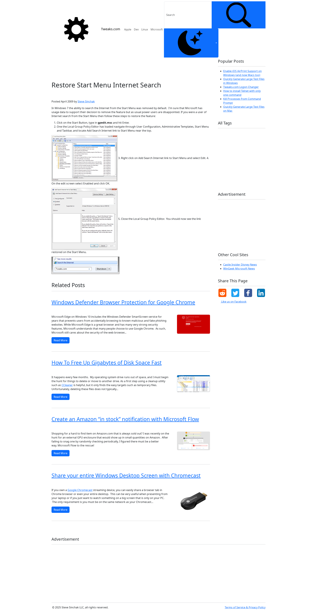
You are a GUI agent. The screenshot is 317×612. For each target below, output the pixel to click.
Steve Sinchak (86, 101)
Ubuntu (223, 165)
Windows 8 (58, 310)
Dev (136, 29)
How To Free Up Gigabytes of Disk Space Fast (107, 362)
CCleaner (67, 385)
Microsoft (157, 29)
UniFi (234, 165)
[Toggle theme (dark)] (191, 43)
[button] (222, 293)
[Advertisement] (130, 67)
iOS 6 (243, 143)
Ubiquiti (253, 159)
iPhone (222, 149)
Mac (243, 149)
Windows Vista (77, 483)
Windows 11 (89, 310)
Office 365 (238, 154)
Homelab (223, 143)
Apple (127, 29)
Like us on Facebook (234, 301)
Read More (60, 340)
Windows (245, 165)
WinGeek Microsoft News (239, 268)
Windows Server (242, 175)
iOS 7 (253, 143)
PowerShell (224, 159)
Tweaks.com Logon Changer (241, 87)
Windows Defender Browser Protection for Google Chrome (123, 302)
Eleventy (234, 138)
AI (229, 133)
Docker (222, 138)
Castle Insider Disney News (240, 264)
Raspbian (239, 159)
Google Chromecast (80, 490)
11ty (221, 133)
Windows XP (59, 483)
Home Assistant (251, 138)
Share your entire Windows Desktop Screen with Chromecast (126, 475)
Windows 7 (72, 93)
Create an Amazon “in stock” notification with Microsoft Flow (125, 419)
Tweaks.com (110, 29)
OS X (249, 154)
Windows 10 (106, 310)
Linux (144, 29)
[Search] (238, 14)
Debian (248, 133)
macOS (252, 149)
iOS (234, 143)
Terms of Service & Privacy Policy (245, 607)
